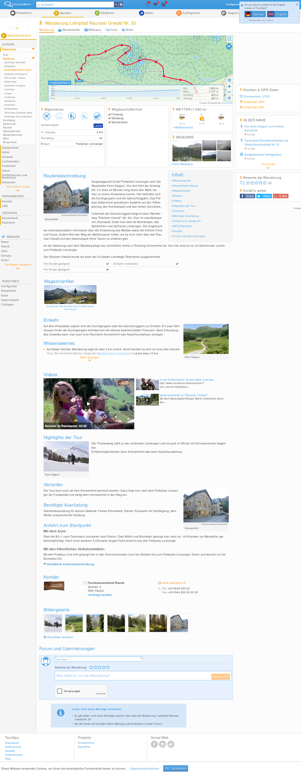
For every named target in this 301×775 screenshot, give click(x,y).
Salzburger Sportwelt (14, 62)
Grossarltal (9, 66)
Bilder (130, 30)
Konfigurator (9, 286)
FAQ (8, 759)
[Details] (70, 294)
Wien (6, 138)
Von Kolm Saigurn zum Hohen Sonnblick (264, 130)
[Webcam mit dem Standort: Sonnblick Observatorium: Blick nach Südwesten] (224, 156)
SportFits (84, 747)
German (258, 14)
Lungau (8, 93)
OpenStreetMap (227, 103)
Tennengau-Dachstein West (18, 112)
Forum (113, 30)
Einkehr (177, 195)
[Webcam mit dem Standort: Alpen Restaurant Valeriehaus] (209, 156)
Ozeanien (9, 213)
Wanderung (46, 30)
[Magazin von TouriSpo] (170, 744)
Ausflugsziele (191, 13)
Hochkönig (9, 97)
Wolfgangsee (11, 108)
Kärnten (7, 127)
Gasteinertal (10, 81)
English (281, 14)
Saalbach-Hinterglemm (16, 73)
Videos (177, 200)
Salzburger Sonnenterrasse (18, 116)
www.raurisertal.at (174, 583)
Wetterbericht (184, 127)
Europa (8, 44)
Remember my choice (261, 20)
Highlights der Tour (184, 206)
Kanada (7, 201)
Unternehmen (14, 755)
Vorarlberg (9, 120)
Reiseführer (24, 13)
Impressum (12, 743)
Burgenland (10, 142)
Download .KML (254, 107)
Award (5, 246)
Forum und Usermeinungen (189, 236)
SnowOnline (86, 743)
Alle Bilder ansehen (60, 637)
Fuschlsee (9, 89)
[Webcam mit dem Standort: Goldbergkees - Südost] (209, 145)
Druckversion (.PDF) (257, 96)
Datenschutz (13, 747)
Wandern (65, 13)
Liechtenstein (10, 161)
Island (6, 171)
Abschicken (221, 676)
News (5, 242)
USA (5, 206)
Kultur (5, 260)
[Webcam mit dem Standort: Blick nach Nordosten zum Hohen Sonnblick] (224, 145)
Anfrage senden (100, 595)
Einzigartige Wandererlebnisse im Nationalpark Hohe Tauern (70, 308)
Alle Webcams (183, 164)
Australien (8, 222)
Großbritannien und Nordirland (14, 176)
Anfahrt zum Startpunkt (187, 221)
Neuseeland (10, 218)
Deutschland (10, 148)
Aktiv (4, 251)
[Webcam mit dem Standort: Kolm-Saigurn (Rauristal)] (187, 150)
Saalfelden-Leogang (14, 85)
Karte (4, 295)
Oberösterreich (12, 131)
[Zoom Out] (229, 92)
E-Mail (283, 196)
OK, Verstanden (175, 768)
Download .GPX (254, 102)
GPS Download (182, 226)
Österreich (9, 49)
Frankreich (9, 166)
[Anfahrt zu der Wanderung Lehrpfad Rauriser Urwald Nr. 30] (228, 46)
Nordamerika (13, 196)
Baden (149, 13)
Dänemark (8, 182)
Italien (6, 152)
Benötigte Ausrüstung (186, 216)
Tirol (5, 55)
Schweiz (7, 157)
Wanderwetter (71, 30)
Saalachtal (9, 104)
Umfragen (7, 304)
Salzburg (8, 58)
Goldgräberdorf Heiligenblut (262, 156)
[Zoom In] (229, 86)
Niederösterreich (12, 134)
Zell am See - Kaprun (15, 77)
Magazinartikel (181, 190)
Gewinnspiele (10, 300)
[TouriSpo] (18, 5)
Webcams (94, 30)
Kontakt (177, 231)
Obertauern (10, 100)
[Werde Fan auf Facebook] (154, 744)
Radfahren (107, 13)
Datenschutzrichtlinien (145, 768)
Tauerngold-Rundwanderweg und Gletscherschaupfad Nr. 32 (266, 144)
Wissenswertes (182, 180)
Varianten (179, 211)
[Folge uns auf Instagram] (162, 744)
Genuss (6, 255)
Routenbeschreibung (185, 185)
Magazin (233, 13)
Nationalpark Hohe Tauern (18, 69)
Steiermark (9, 124)
